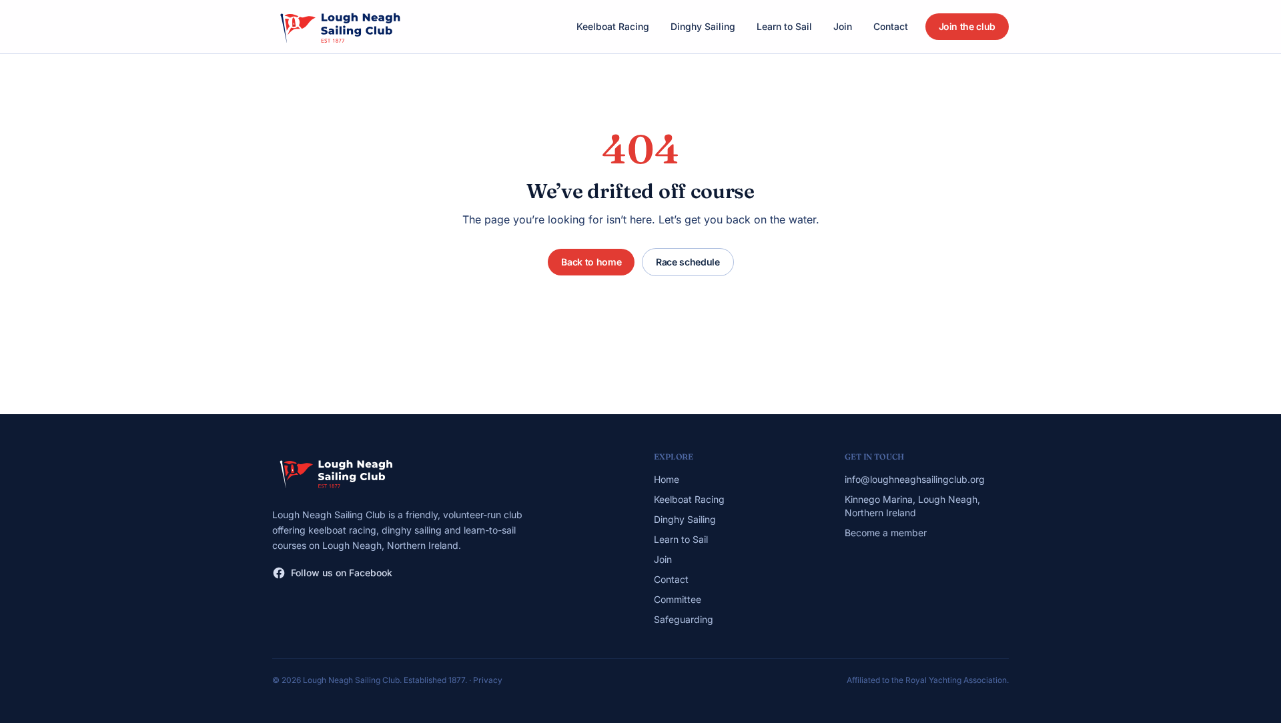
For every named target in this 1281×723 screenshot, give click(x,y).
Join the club (967, 26)
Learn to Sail (784, 26)
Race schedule (687, 261)
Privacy (487, 680)
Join (842, 26)
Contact (890, 26)
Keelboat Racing (612, 26)
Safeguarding (683, 619)
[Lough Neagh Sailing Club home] (339, 26)
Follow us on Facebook (341, 572)
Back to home (591, 261)
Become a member (886, 532)
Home (666, 479)
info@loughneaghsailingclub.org (915, 479)
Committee (677, 599)
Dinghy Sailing (703, 26)
